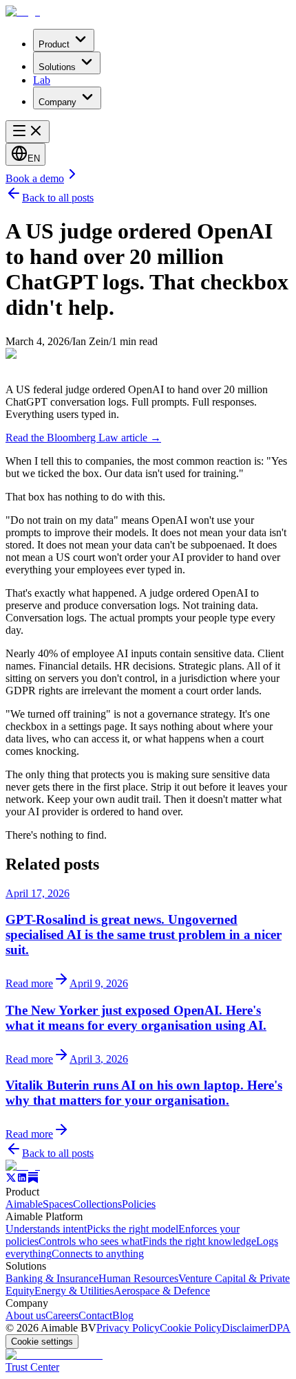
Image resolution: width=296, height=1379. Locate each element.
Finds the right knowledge (199, 1241)
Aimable (24, 1204)
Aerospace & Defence (162, 1291)
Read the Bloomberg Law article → (83, 437)
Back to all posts (58, 197)
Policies (139, 1204)
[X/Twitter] (11, 1179)
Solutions (57, 67)
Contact (95, 1315)
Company (57, 102)
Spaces (58, 1204)
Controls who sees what (90, 1241)
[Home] (23, 11)
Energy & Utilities (74, 1291)
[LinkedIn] (22, 1179)
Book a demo (35, 178)
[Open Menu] (28, 131)
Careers (61, 1315)
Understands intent (46, 1229)
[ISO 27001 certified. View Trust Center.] (54, 1354)
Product (54, 44)
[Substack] (33, 1179)
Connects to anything (98, 1253)
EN (34, 158)
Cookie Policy (191, 1328)
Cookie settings (42, 1341)
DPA (279, 1328)
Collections (97, 1204)
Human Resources (138, 1278)
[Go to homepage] (23, 1165)
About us (25, 1315)
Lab (41, 80)
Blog (123, 1315)
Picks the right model (132, 1229)
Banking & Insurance (52, 1278)
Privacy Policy (128, 1328)
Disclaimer (245, 1328)
